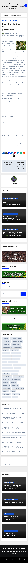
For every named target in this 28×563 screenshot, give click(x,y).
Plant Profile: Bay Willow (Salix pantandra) (11, 27)
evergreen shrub (6, 359)
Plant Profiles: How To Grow (9, 20)
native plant (14, 373)
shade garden (15, 385)
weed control (5, 391)
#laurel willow (10, 36)
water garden (16, 388)
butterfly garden (6, 341)
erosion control (16, 356)
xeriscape (15, 397)
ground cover (17, 364)
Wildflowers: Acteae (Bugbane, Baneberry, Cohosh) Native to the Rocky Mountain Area (14, 487)
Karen (7, 33)
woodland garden (6, 397)
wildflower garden (6, 394)
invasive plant (6, 370)
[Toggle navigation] (1, 5)
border (19, 338)
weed (22, 388)
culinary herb (6, 350)
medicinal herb (6, 373)
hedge (23, 364)
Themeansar (14, 561)
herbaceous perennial (7, 367)
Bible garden (5, 338)
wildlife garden (16, 394)
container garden (16, 344)
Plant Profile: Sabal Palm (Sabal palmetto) (12, 442)
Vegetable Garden (6, 388)
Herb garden (17, 367)
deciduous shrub (14, 350)
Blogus (21, 559)
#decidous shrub (13, 35)
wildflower (13, 391)
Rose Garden (13, 382)
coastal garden (6, 344)
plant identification (18, 376)
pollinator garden (16, 379)
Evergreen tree (15, 359)
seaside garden (6, 385)
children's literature (17, 341)
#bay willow (6, 35)
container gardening (7, 347)
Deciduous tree (6, 353)
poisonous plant (6, 379)
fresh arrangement (7, 364)
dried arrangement (16, 353)
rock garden (5, 382)
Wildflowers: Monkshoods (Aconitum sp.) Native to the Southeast (12, 518)
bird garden (13, 338)
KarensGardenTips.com (13, 4)
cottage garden (17, 347)
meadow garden (14, 370)
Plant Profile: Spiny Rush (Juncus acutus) (13, 413)
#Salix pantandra (18, 36)
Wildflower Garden (8, 482)
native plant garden (7, 376)
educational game (7, 356)
